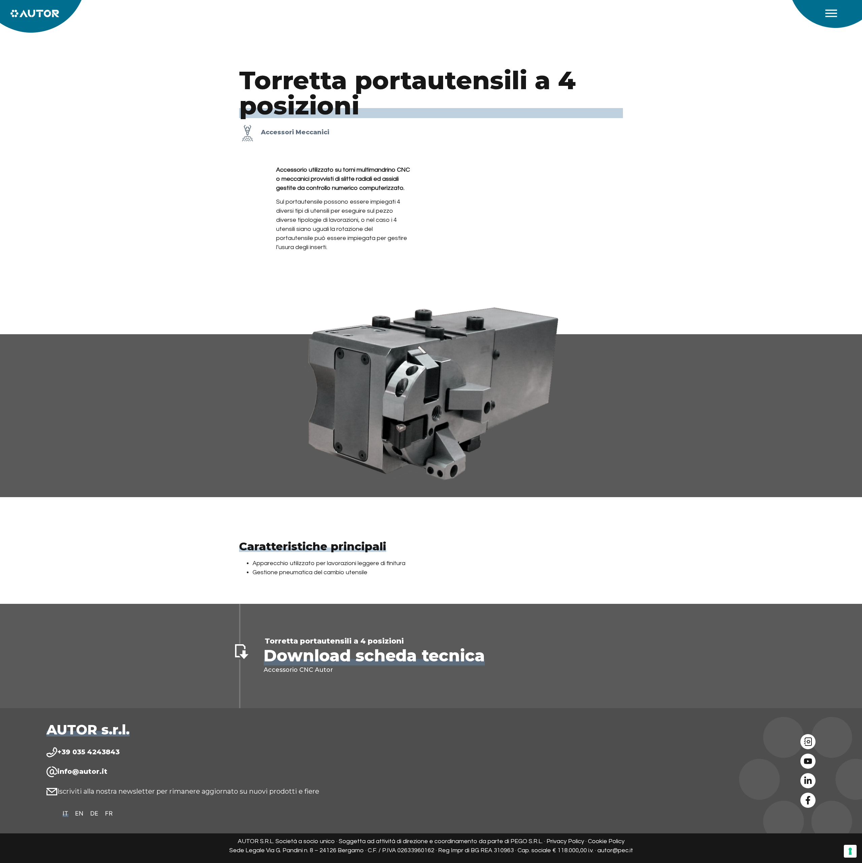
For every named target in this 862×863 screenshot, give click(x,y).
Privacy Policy (565, 841)
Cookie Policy (606, 841)
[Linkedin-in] (808, 780)
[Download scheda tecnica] (242, 652)
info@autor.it (82, 771)
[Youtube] (808, 761)
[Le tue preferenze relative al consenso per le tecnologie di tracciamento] (850, 851)
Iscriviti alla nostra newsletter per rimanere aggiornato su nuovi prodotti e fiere (188, 791)
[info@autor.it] (51, 771)
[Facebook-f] (808, 800)
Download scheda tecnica (374, 655)
